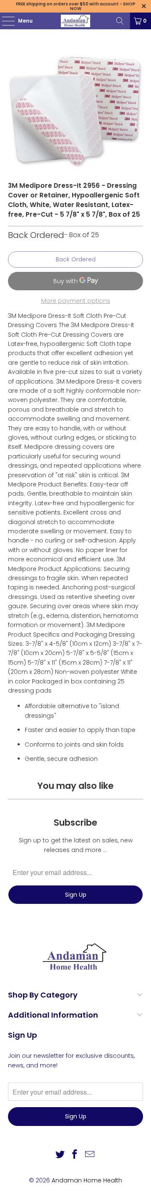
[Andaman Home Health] (75, 21)
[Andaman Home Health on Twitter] (60, 1155)
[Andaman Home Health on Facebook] (75, 1155)
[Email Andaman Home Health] (90, 1155)
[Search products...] (120, 21)
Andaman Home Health (87, 1180)
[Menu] (4, 21)
